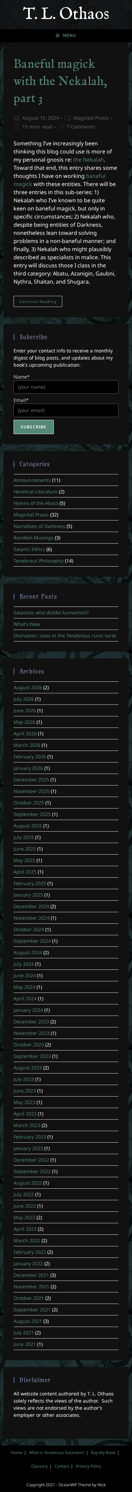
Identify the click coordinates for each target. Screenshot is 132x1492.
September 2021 (32, 1309)
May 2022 (24, 1217)
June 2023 (25, 1090)
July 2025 (24, 837)
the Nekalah (88, 159)
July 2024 (24, 964)
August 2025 (28, 825)
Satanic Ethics (29, 549)
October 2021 (29, 1298)
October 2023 (29, 1044)
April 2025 (25, 871)
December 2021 (31, 1275)
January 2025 (28, 895)
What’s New (27, 624)
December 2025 (31, 779)
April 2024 (25, 998)
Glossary (39, 1466)
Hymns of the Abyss (36, 503)
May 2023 (24, 1102)
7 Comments (81, 126)
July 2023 (24, 1079)
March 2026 (27, 745)
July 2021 (24, 1332)
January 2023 (28, 1148)
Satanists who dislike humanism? (51, 612)
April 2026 (25, 733)
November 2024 (31, 918)
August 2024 (28, 952)
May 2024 (24, 987)
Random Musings (33, 537)
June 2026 (25, 710)
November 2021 (31, 1286)
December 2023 (31, 1021)
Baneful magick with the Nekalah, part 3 (60, 81)
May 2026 (24, 722)
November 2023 (31, 1033)
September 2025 (32, 814)
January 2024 (28, 1010)
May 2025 (24, 860)
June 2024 (25, 975)
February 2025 (30, 883)
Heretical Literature (36, 491)
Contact (61, 1466)
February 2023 (30, 1136)
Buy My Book (103, 1452)
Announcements (32, 480)
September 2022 (32, 1171)
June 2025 (25, 848)
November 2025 (31, 791)
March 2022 (27, 1240)
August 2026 (28, 687)
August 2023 (28, 1067)
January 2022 (28, 1263)
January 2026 (28, 768)
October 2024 (29, 929)
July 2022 (24, 1194)
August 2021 (28, 1321)
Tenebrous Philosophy (39, 560)
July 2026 (24, 699)
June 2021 (25, 1344)
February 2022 (30, 1252)
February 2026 (30, 756)
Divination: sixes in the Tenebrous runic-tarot (65, 635)
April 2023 (25, 1113)
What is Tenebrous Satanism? (56, 1452)
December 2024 (31, 906)
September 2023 (32, 1056)
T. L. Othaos (66, 14)
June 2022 (25, 1206)
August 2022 (28, 1183)
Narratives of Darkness (39, 526)
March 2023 (27, 1125)
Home (16, 1452)
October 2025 (29, 802)
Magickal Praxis (91, 118)
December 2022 (31, 1160)
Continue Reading (40, 302)
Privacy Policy (88, 1466)
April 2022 (25, 1229)
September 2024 (32, 941)
